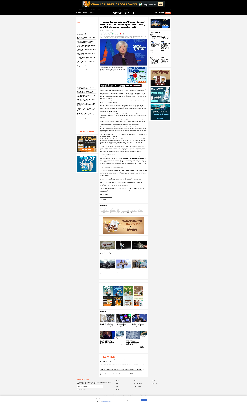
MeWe (117, 386)
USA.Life (117, 389)
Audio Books (98, 9)
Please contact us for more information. (107, 374)
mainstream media (132, 36)
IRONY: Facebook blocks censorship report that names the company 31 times (123, 325)
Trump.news (103, 199)
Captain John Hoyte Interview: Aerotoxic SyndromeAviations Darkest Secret (164, 61)
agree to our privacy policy (108, 401)
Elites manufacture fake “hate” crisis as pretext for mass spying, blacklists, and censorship (107, 342)
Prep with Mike (87, 9)
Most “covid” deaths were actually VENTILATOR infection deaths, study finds (139, 270)
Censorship (117, 36)
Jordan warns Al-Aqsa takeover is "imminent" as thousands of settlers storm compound (86, 70)
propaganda (138, 36)
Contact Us (154, 380)
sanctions (111, 37)
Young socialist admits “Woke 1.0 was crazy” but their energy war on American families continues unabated (86, 104)
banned (104, 36)
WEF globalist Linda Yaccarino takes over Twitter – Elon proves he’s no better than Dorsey (138, 325)
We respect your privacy (81, 389)
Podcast (135, 384)
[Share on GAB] (112, 33)
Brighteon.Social (119, 381)
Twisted (120, 37)
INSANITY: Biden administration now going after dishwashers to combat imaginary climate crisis (107, 325)
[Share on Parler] (115, 33)
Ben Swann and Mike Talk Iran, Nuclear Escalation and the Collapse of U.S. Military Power (155, 45)
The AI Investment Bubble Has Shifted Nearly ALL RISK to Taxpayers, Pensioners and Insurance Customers (165, 54)
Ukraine (131, 37)
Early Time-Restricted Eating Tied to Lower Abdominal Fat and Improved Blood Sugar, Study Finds (86, 114)
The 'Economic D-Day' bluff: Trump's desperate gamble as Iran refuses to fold (86, 66)
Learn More (137, 400)
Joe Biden (125, 36)
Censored (112, 36)
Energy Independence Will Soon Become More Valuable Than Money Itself (155, 53)
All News (135, 381)
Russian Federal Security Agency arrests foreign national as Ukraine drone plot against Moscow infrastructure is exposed (86, 79)
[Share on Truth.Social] (118, 33)
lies (127, 36)
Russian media (106, 37)
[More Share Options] (123, 33)
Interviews (93, 9)
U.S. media (127, 37)
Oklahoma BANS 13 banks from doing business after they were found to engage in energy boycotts (143, 342)
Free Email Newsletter (156, 381)
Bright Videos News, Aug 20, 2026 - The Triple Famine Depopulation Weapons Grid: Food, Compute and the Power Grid (155, 62)
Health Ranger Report (155, 32)
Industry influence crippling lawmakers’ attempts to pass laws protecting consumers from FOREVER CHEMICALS (132, 343)
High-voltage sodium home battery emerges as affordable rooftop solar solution (86, 46)
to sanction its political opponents (134, 188)
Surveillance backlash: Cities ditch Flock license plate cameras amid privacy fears (86, 84)
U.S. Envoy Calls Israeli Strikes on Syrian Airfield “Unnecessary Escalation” (86, 58)
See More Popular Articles (87, 131)
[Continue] (101, 386)
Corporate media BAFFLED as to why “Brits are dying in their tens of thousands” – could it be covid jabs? (107, 271)
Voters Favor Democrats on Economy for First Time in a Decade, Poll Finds (85, 88)
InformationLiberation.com (106, 197)
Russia (142, 36)
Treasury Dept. (116, 37)
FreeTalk (117, 384)
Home (77, 9)
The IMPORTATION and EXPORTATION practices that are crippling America (122, 270)
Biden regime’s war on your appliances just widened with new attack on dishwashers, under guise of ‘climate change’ (119, 342)
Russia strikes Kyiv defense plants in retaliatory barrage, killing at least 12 (86, 119)
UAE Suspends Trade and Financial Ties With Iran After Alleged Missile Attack (86, 96)
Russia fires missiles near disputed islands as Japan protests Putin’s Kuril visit (85, 30)
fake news (121, 36)
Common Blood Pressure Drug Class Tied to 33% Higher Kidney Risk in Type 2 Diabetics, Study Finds (86, 109)
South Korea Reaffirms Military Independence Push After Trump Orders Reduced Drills (85, 42)
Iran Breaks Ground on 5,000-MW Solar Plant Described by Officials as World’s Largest (85, 92)
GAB (116, 387)
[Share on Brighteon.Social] (101, 33)
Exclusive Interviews (137, 386)
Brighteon (81, 9)
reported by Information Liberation (109, 111)
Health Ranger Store (155, 384)
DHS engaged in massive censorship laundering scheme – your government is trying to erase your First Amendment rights (107, 253)
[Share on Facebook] (104, 33)
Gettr (117, 383)
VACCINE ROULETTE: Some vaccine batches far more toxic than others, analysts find (122, 252)
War (133, 37)
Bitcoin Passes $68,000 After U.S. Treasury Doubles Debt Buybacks (85, 74)
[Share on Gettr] (120, 33)
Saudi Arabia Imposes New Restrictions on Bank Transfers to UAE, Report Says (86, 100)
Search (170, 9)
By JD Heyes (103, 30)
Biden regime (108, 36)
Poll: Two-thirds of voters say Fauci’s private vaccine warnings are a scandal (85, 25)
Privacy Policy (154, 383)
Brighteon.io (118, 380)
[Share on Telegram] (109, 33)
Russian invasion (125, 210)
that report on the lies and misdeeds (122, 96)
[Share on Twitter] (107, 33)
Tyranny (123, 37)
